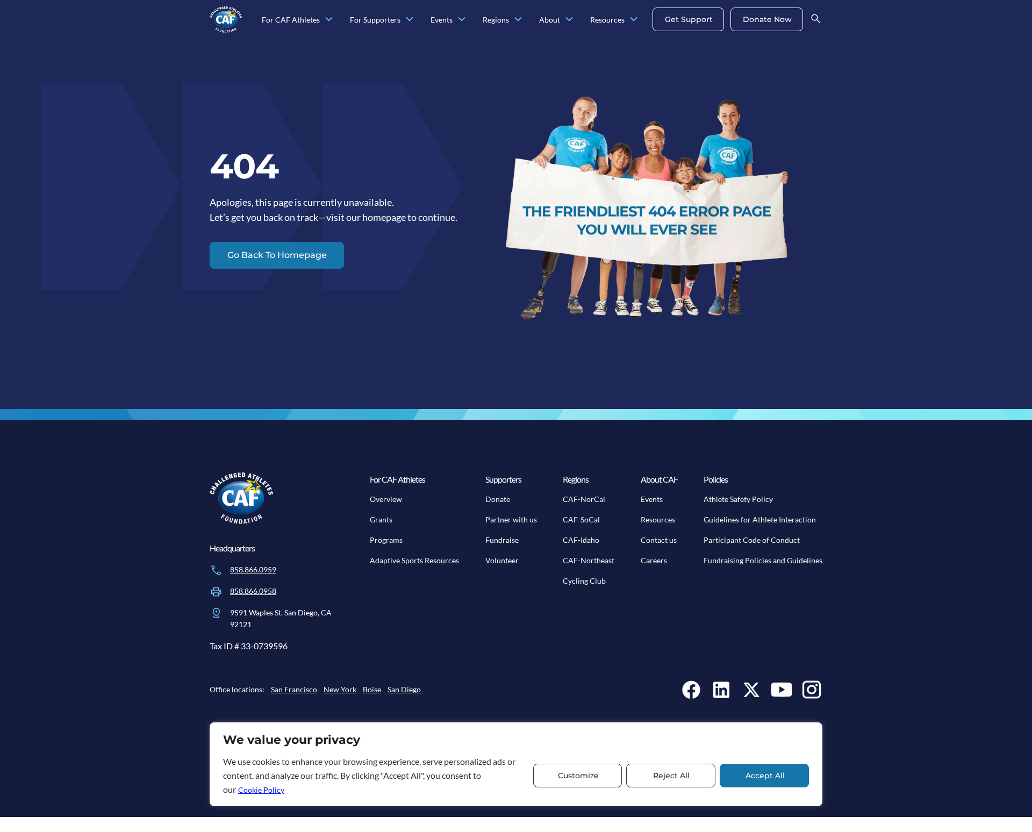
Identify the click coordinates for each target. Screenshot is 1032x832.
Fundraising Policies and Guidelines (763, 560)
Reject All (671, 775)
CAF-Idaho (581, 539)
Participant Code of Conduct (752, 539)
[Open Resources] (633, 19)
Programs (386, 539)
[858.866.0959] (216, 570)
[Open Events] (461, 19)
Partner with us (511, 519)
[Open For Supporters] (409, 19)
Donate (497, 499)
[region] (516, 764)
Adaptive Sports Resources (414, 560)
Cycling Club (584, 580)
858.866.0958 (253, 591)
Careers (654, 560)
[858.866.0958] (216, 591)
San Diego (404, 689)
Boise (372, 689)
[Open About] (569, 19)
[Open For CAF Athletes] (329, 19)
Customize (578, 775)
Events (652, 499)
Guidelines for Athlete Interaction (760, 519)
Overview (386, 499)
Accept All (765, 775)
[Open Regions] (518, 19)
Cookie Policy (261, 789)
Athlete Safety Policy (738, 499)
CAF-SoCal (581, 519)
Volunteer (502, 560)
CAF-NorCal (584, 499)
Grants (381, 519)
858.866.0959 (253, 569)
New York (340, 689)
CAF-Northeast (588, 560)
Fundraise (502, 539)
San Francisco (294, 689)
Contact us (659, 539)
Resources (658, 519)
